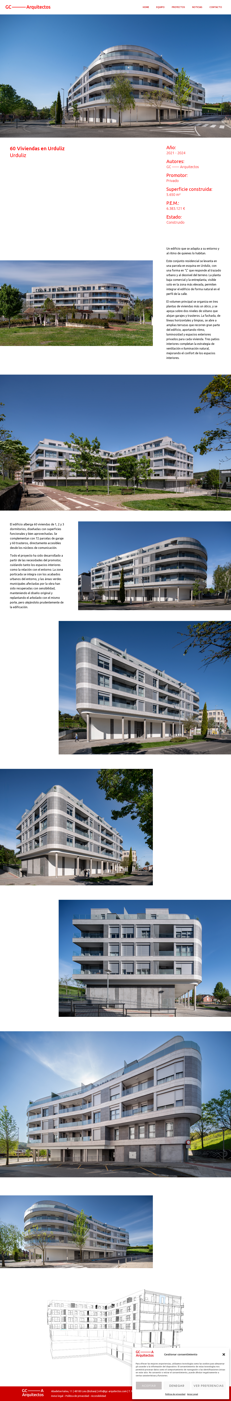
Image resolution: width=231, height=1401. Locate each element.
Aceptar (149, 1386)
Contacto (216, 7)
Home (146, 7)
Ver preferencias (209, 1386)
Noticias (197, 7)
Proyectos (178, 7)
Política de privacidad (175, 1394)
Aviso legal (57, 1396)
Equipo (160, 7)
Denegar (176, 1386)
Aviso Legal (192, 1394)
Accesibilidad (98, 1396)
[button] (224, 1354)
